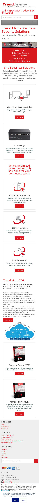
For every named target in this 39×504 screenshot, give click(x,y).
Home (3, 425)
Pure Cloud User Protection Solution (12, 441)
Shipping (4, 453)
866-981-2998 (7, 481)
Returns (3, 455)
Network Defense (19, 55)
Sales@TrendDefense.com (11, 483)
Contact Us (4, 428)
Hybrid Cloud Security (19, 53)
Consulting (4, 457)
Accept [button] (15, 500)
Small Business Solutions (19, 67)
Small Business (19, 50)
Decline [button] (23, 500)
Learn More (19, 117)
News (3, 451)
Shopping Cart (5, 426)
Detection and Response (19, 61)
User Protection (19, 58)
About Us (4, 449)
